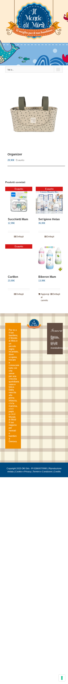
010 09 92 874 (54, 344)
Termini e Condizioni (42, 471)
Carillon (13, 276)
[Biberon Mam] (49, 257)
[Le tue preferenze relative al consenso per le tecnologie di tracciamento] (62, 678)
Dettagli (20, 236)
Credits (57, 471)
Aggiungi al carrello (45, 297)
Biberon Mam (47, 276)
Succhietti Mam (18, 219)
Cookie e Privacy (23, 471)
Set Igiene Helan (49, 219)
